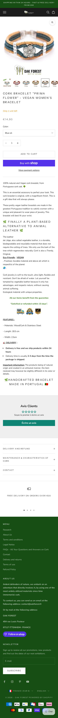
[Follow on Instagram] (12, 681)
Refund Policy (9, 569)
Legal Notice (8, 544)
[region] (29, 496)
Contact (6, 554)
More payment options (29, 170)
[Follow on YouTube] (27, 681)
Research (7, 529)
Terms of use (9, 564)
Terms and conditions (13, 539)
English (41, 691)
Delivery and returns (12, 559)
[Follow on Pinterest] (19, 681)
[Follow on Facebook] (4, 681)
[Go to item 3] (26, 83)
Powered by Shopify (41, 697)
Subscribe (14, 670)
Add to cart (29, 154)
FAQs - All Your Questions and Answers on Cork (26, 549)
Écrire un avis (29, 423)
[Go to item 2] (16, 83)
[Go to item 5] (45, 83)
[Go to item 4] (36, 83)
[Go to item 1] (7, 83)
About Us (7, 534)
